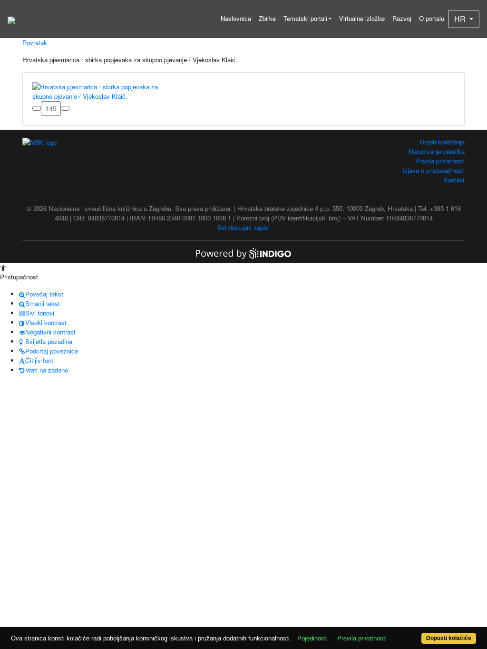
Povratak (34, 42)
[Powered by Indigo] (243, 252)
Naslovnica (236, 18)
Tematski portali (305, 18)
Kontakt (454, 179)
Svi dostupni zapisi (243, 227)
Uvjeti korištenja (442, 141)
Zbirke (267, 18)
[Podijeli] (65, 108)
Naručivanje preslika (437, 151)
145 (51, 108)
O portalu (431, 18)
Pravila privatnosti (440, 160)
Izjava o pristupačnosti (433, 170)
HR (461, 18)
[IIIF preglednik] (36, 108)
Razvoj (401, 18)
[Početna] (11, 19)
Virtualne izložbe (362, 18)
